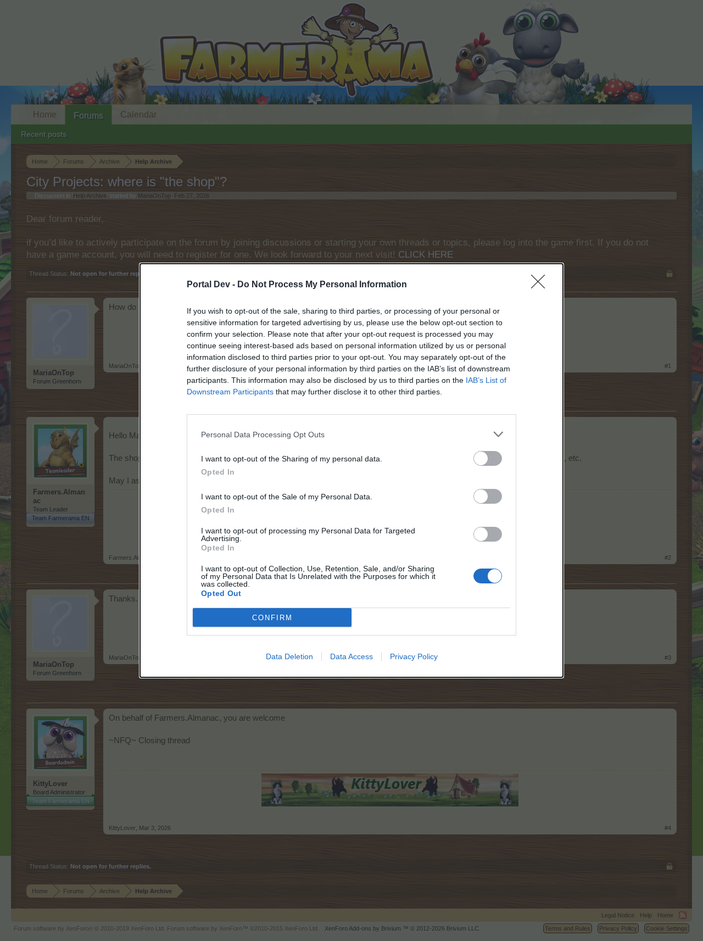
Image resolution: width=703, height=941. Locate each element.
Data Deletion (289, 656)
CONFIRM (272, 618)
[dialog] (351, 470)
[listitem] (351, 434)
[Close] (541, 285)
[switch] (487, 458)
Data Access (351, 656)
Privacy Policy (414, 656)
